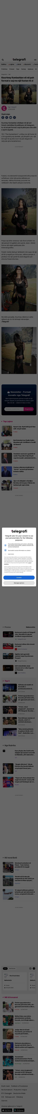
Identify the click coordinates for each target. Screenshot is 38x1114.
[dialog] (19, 557)
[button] (19, 554)
